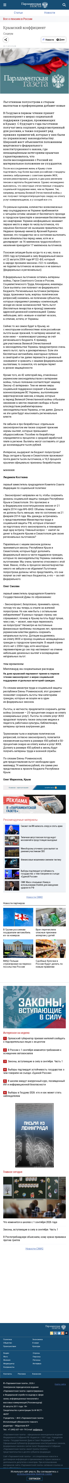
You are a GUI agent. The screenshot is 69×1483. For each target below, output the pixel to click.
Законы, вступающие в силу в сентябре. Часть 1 (35, 1061)
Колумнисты (8, 1367)
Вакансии (36, 1374)
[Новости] (48, 39)
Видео (6, 1353)
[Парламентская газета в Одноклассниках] (62, 1333)
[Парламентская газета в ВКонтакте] (55, 1333)
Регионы (36, 1360)
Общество (7, 1343)
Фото (5, 1357)
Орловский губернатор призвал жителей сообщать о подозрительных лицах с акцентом (34, 1040)
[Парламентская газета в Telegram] (59, 1333)
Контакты (7, 1374)
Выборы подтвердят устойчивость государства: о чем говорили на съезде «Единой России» (33, 1071)
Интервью (37, 1363)
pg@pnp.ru (37, 1429)
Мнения (6, 1360)
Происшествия (9, 1346)
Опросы (36, 1353)
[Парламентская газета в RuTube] (66, 1333)
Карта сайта (60, 1384)
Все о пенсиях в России (17, 19)
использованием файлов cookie (34, 1474)
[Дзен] (60, 39)
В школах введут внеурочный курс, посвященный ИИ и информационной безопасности (34, 1082)
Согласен (34, 1479)
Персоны (37, 1357)
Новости (49, 12)
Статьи (18, 12)
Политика (7, 1339)
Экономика (37, 1339)
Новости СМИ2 (34, 897)
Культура (36, 1346)
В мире (35, 1343)
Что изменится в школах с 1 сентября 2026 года (30, 1222)
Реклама (22, 1374)
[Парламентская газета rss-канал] (51, 1333)
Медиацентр (8, 1363)
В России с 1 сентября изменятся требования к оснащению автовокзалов (32, 1051)
